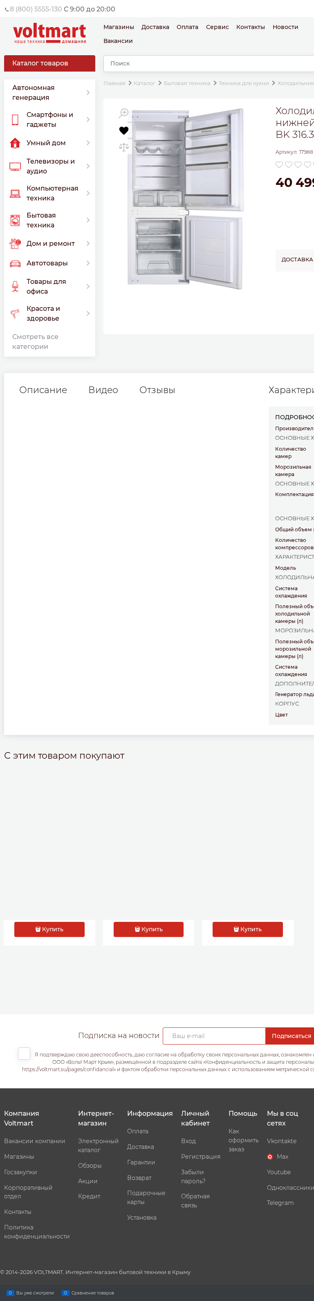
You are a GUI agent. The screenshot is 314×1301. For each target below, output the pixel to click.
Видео (103, 390)
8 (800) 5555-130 (36, 9)
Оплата (187, 27)
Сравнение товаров (93, 1292)
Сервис (217, 27)
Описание (43, 390)
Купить (52, 929)
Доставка (155, 27)
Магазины (118, 27)
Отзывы (157, 390)
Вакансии (118, 41)
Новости (285, 27)
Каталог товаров (40, 63)
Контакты (250, 27)
